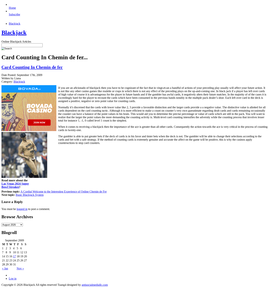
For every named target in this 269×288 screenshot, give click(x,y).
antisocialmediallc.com (95, 284)
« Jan (5, 268)
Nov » (20, 268)
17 (14, 256)
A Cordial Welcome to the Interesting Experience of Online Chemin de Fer (63, 191)
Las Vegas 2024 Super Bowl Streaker (15, 185)
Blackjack (14, 23)
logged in (22, 209)
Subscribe (14, 14)
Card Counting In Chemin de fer (32, 67)
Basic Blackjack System (30, 194)
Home (12, 7)
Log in (12, 278)
